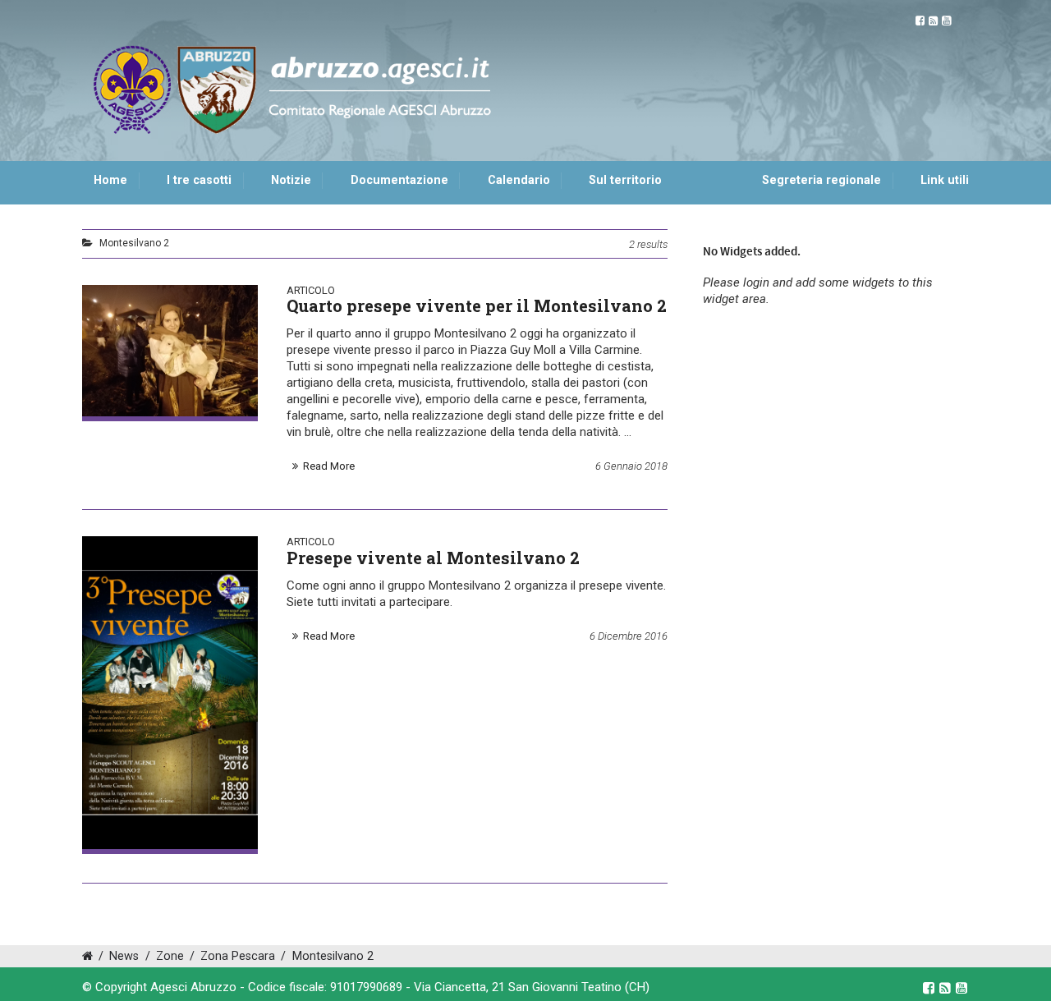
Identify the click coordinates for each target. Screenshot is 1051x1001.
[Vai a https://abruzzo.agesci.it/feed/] (933, 21)
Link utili (944, 180)
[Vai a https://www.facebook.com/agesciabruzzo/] (920, 21)
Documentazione (399, 180)
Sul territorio (625, 180)
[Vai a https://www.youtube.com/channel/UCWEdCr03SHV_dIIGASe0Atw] (946, 21)
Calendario (519, 180)
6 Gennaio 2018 (631, 466)
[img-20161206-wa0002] (170, 692)
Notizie (291, 180)
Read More (329, 466)
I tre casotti (199, 180)
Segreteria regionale (821, 180)
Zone (170, 956)
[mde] (170, 350)
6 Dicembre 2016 (629, 636)
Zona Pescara (237, 956)
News (124, 956)
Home (110, 180)
